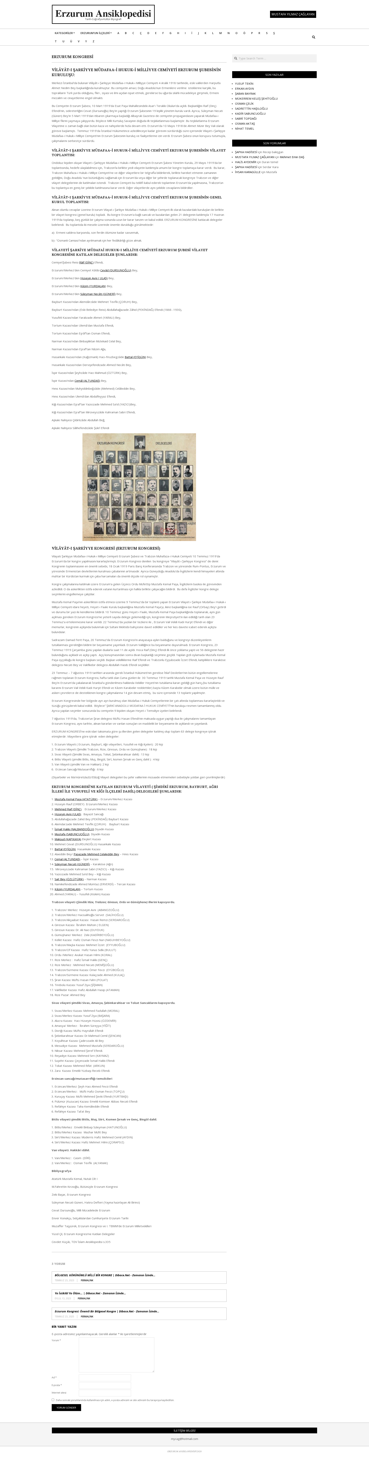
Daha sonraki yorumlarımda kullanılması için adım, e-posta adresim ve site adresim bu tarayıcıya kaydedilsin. (115, 1400)
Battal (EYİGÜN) (135, 357)
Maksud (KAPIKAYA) (68, 839)
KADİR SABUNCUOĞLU (250, 113)
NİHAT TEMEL (244, 128)
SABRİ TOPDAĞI (246, 118)
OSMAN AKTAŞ (245, 123)
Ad (54, 1377)
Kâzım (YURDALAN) (67, 889)
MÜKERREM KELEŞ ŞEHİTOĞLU (256, 98)
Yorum (56, 1340)
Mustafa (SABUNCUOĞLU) (72, 834)
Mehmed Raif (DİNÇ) (68, 809)
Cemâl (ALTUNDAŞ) (87, 381)
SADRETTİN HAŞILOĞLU (251, 108)
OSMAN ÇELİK (244, 103)
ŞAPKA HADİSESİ (246, 152)
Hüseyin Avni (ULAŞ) (68, 814)
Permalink (87, 1280)
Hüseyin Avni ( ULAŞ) (94, 278)
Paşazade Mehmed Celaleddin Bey (96, 854)
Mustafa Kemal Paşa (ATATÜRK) (76, 799)
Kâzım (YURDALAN (92, 286)
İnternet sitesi (59, 1392)
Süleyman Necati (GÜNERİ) (72, 864)
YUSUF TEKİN (244, 83)
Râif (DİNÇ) (86, 262)
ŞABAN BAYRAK (245, 93)
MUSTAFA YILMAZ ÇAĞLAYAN (254, 157)
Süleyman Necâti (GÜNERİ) (98, 294)
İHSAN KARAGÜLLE (248, 172)
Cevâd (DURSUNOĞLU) (115, 270)
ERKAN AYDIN (244, 88)
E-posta (57, 1385)
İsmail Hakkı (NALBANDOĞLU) (74, 829)
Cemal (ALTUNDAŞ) (67, 859)
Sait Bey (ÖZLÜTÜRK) (69, 879)
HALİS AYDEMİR (245, 162)
